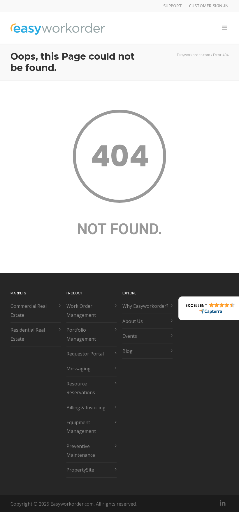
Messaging (78, 368)
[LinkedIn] (223, 503)
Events (129, 336)
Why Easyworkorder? (145, 306)
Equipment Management (81, 426)
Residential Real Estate (27, 334)
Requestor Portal (85, 354)
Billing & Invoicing (86, 407)
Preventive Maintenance (80, 450)
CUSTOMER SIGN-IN (209, 6)
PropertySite (80, 470)
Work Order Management (81, 310)
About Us (132, 321)
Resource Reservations (80, 388)
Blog (127, 351)
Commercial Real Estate (28, 310)
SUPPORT (172, 6)
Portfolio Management (81, 334)
